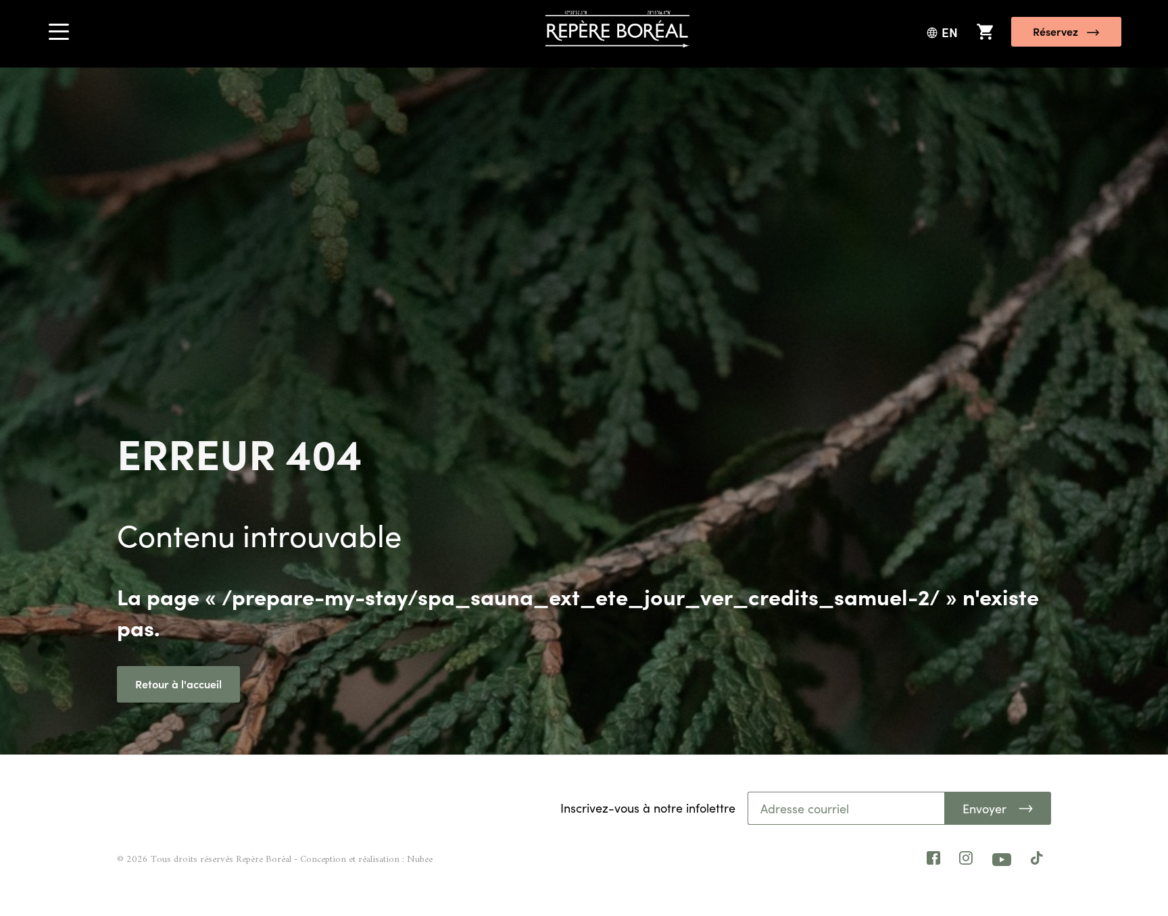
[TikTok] (1037, 860)
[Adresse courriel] (847, 808)
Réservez (1055, 31)
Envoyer (984, 808)
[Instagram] (966, 860)
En (950, 32)
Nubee (420, 859)
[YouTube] (1001, 859)
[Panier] (984, 31)
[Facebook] (933, 860)
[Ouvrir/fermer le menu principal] (59, 36)
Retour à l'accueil (178, 683)
